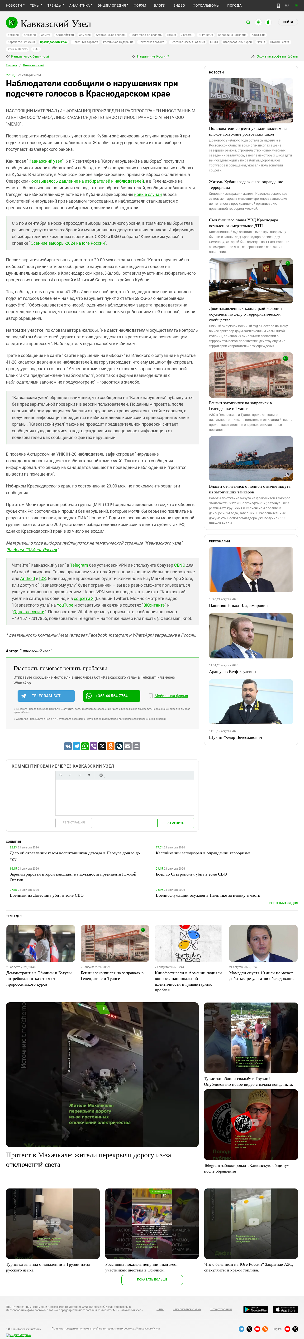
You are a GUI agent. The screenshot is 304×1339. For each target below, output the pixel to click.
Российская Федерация (118, 42)
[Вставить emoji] (101, 775)
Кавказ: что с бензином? (29, 56)
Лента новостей (33, 65)
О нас (160, 1309)
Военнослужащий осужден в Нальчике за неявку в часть (208, 895)
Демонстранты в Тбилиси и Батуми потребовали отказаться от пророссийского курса (39, 978)
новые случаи (148, 194)
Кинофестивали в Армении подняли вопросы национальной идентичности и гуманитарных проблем (188, 981)
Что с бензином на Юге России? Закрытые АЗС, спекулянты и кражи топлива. (248, 1267)
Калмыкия (258, 35)
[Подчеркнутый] (79, 775)
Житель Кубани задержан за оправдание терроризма (246, 184)
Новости (14, 5)
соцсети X (84, 598)
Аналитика (79, 5)
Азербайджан (65, 35)
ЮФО (36, 49)
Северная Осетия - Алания (188, 42)
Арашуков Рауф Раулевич (232, 671)
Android (27, 578)
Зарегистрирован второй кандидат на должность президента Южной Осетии (73, 876)
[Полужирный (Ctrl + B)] (60, 775)
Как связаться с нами (187, 1309)
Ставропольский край (237, 42)
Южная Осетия (280, 42)
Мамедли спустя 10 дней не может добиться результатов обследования (261, 975)
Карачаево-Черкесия (21, 42)
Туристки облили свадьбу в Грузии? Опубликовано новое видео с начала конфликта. (248, 1081)
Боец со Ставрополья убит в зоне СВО (191, 874)
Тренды (55, 5)
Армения (85, 35)
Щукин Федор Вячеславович (235, 737)
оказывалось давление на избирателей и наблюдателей (87, 181)
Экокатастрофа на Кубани (277, 56)
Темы (35, 5)
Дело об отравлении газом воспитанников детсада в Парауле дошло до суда (75, 855)
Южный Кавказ (18, 49)
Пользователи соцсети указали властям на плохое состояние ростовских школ (248, 131)
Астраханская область (111, 35)
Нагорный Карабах (85, 42)
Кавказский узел (45, 161)
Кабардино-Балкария (232, 35)
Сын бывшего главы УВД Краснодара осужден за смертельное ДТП (243, 222)
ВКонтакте (154, 605)
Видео (179, 5)
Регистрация (74, 822)
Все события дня (283, 903)
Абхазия (13, 35)
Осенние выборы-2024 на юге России (68, 243)
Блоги (159, 5)
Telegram (79, 565)
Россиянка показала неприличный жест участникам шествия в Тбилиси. (141, 1267)
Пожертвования (221, 1309)
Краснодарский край (53, 42)
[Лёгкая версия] (278, 6)
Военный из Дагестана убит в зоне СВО (47, 895)
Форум (140, 5)
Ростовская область (152, 42)
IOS (42, 578)
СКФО (214, 42)
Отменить (175, 823)
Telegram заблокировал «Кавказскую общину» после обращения (246, 1168)
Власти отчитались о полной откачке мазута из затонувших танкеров (249, 489)
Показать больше (152, 1279)
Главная (11, 65)
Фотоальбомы (206, 5)
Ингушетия (206, 35)
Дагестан (187, 35)
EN (296, 5)
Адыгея (46, 35)
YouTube (65, 605)
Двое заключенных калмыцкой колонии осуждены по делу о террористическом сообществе (245, 313)
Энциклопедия (112, 5)
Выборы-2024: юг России (32, 549)
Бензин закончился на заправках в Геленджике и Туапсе (240, 405)
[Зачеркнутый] (89, 775)
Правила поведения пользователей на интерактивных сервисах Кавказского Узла (106, 1328)
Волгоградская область (146, 35)
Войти (288, 22)
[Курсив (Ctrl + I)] (70, 775)
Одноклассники (28, 611)
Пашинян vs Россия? (152, 56)
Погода (234, 5)
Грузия (171, 35)
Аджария (30, 35)
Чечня (261, 42)
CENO (179, 565)
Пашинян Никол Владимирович (238, 605)
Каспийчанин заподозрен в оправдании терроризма (203, 853)
